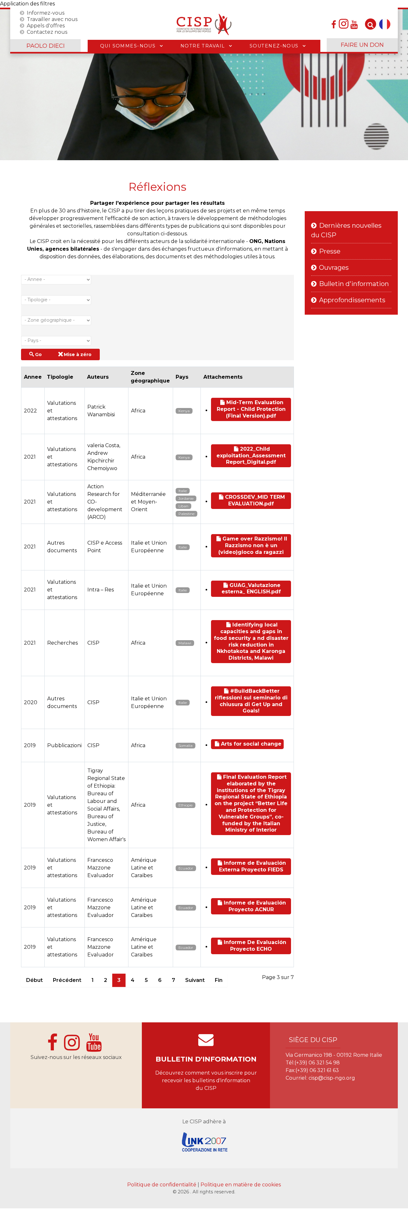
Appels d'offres (46, 25)
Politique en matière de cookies (240, 1185)
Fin (218, 980)
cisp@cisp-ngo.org (332, 1078)
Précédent (67, 980)
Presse (329, 251)
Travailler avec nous (52, 19)
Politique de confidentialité (162, 1185)
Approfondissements (352, 300)
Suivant (195, 980)
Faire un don (362, 44)
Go (38, 354)
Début (34, 980)
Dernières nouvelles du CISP (346, 230)
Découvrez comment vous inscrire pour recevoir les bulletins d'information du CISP (206, 1080)
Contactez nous (47, 31)
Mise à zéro (77, 354)
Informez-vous (45, 12)
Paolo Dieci (45, 45)
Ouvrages (334, 267)
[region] (204, 84)
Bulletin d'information (354, 284)
